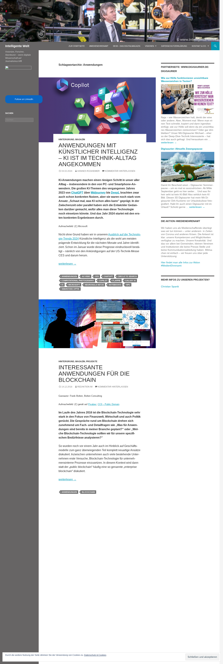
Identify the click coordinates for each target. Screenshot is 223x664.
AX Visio (86, 276)
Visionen (149, 46)
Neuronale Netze (94, 285)
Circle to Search (127, 276)
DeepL (115, 192)
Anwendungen (69, 276)
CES (97, 276)
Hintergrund (66, 139)
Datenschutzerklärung (174, 46)
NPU (128, 285)
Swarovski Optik (70, 289)
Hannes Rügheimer (88, 171)
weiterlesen (67, 263)
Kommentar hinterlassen (120, 171)
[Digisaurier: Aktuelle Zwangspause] (187, 166)
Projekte (91, 361)
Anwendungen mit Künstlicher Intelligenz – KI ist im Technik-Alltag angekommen (98, 154)
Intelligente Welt (17, 46)
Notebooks (115, 285)
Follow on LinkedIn (24, 99)
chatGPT (108, 276)
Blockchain (88, 492)
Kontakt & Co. (199, 46)
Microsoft (74, 285)
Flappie (116, 281)
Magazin (80, 139)
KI (62, 285)
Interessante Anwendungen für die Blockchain (94, 373)
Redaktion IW (85, 387)
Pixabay (92, 404)
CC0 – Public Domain (108, 404)
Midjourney (98, 192)
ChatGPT (77, 192)
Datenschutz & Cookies (95, 655)
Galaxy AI (130, 281)
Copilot (103, 281)
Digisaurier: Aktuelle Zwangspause (181, 148)
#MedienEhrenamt (98, 46)
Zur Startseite (77, 46)
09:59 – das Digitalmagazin (126, 46)
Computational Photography (77, 281)
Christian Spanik (170, 286)
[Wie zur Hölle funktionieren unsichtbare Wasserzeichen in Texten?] (187, 99)
